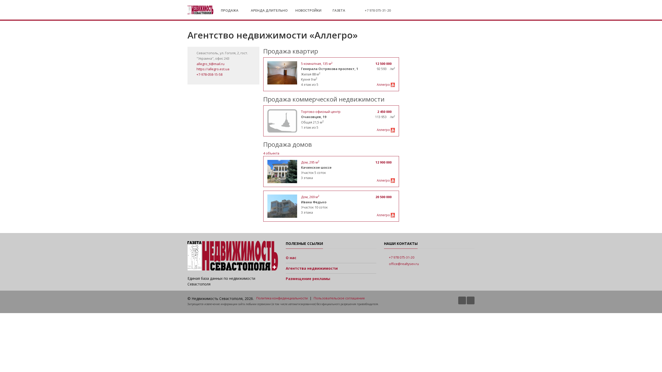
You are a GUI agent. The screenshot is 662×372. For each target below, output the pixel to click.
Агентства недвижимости (312, 268)
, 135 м (316, 63)
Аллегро (384, 84)
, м (310, 162)
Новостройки (308, 10)
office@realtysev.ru (404, 264)
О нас (291, 257)
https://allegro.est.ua (213, 69)
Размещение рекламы (308, 278)
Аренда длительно (269, 10)
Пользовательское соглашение (339, 298)
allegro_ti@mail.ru (210, 63)
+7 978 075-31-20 (378, 10)
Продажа (230, 10)
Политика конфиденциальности (282, 298)
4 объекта (271, 153)
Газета (338, 10)
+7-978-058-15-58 (209, 74)
